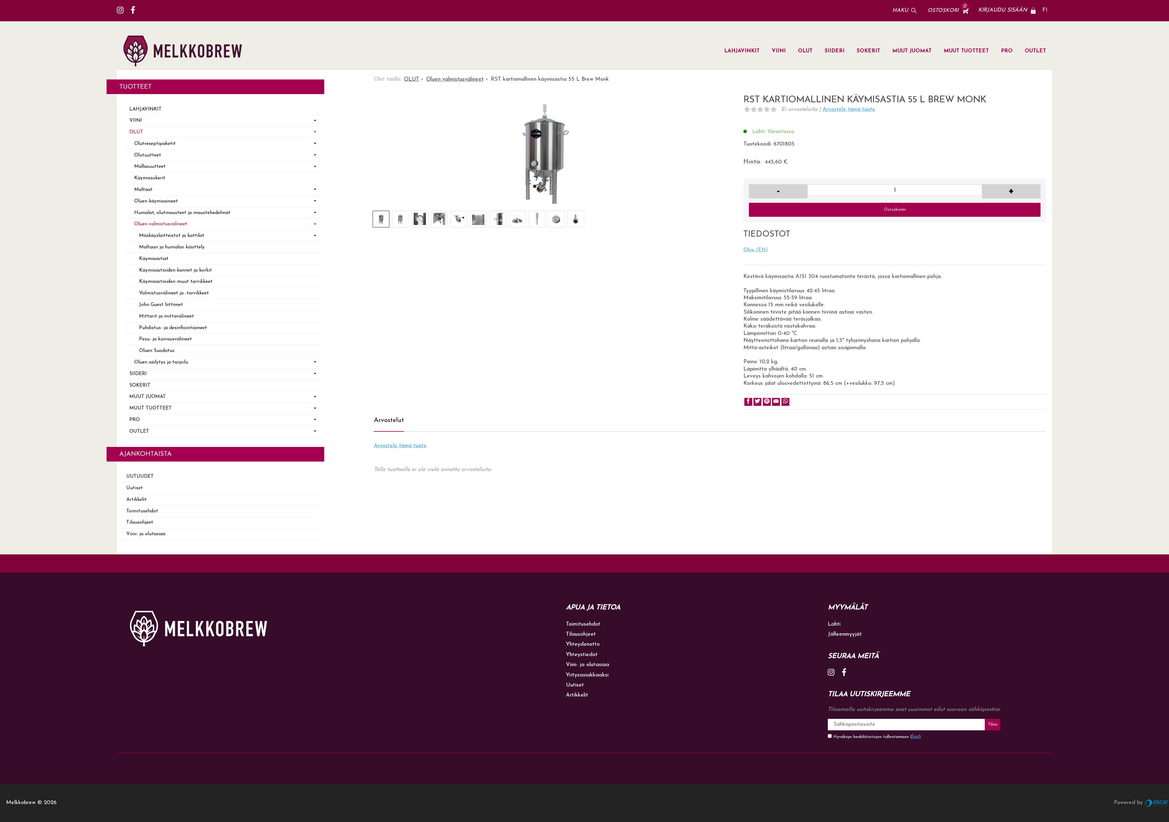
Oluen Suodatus (156, 350)
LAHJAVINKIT (742, 51)
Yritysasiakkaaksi (587, 675)
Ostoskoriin (895, 209)
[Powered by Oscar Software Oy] (1157, 803)
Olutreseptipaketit (155, 143)
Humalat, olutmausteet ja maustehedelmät (182, 212)
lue (915, 736)
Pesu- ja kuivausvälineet (165, 339)
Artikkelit (136, 499)
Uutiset (134, 488)
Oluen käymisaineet (156, 201)
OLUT (805, 51)
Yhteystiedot (582, 655)
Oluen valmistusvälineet (160, 224)
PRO (1007, 51)
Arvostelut (389, 420)
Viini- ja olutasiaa (145, 534)
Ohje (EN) (755, 250)
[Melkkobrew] (185, 51)
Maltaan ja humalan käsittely (172, 247)
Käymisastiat (153, 258)
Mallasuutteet (150, 166)
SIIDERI (834, 51)
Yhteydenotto (583, 644)
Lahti (834, 624)
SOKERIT (868, 51)
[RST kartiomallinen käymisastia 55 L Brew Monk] (542, 154)
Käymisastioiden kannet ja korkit (175, 270)
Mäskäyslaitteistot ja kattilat (171, 235)
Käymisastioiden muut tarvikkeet (175, 281)
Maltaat (143, 189)
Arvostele (849, 109)
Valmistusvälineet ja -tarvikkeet (174, 293)
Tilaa (992, 724)
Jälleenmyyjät (845, 634)
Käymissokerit (149, 178)
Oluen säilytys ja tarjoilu (161, 362)
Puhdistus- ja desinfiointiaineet (173, 327)
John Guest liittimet (161, 304)
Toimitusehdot (142, 511)
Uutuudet (140, 476)
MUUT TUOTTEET (966, 51)
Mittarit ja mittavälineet (166, 316)
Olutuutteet (147, 155)
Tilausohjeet (139, 522)
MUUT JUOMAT (912, 51)
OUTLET (1035, 51)
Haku (900, 10)
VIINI (779, 51)
